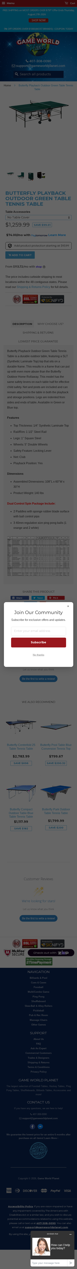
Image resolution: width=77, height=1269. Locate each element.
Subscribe (38, 642)
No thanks (38, 655)
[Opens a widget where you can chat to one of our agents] (52, 1248)
